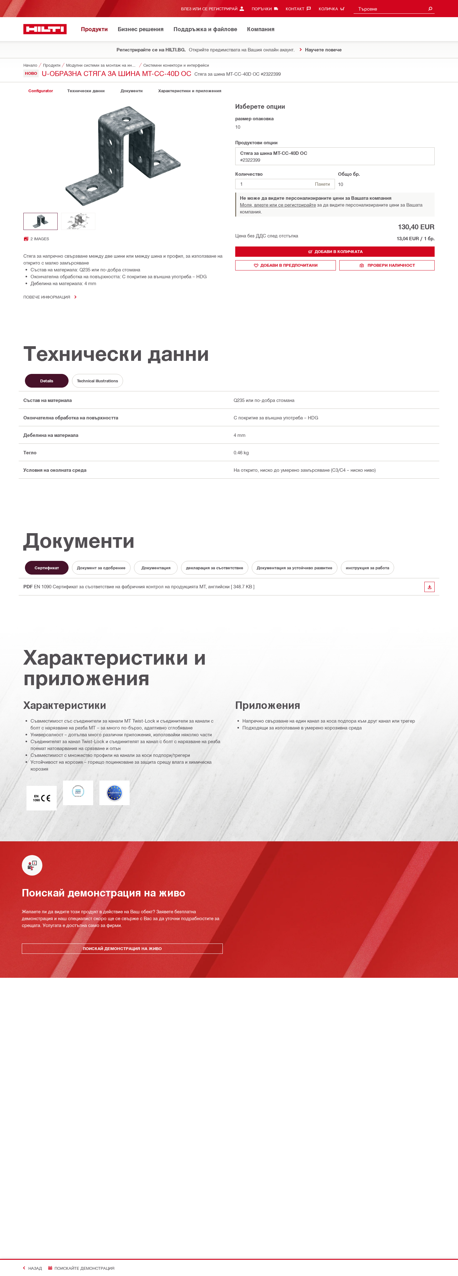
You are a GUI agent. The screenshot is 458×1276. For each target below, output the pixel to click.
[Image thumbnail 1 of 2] (40, 221)
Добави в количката (339, 251)
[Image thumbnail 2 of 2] (78, 221)
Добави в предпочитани (288, 265)
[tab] (40, 90)
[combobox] (394, 8)
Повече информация (46, 296)
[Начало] (45, 29)
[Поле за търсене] (430, 8)
